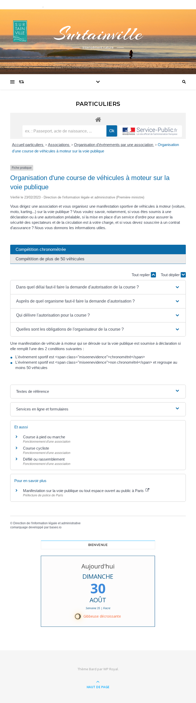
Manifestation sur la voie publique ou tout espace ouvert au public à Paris (84, 490)
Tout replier (141, 275)
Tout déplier (171, 275)
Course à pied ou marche (44, 437)
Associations (59, 144)
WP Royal (110, 669)
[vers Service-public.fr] (150, 131)
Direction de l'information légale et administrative (47, 523)
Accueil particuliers (28, 144)
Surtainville (98, 34)
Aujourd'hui (98, 566)
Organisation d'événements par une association (114, 144)
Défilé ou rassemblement (44, 459)
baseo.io (56, 527)
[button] (98, 287)
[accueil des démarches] (98, 119)
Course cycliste (36, 448)
